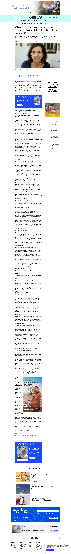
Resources (38, 542)
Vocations (21, 548)
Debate (37, 544)
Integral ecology (23, 544)
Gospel (37, 547)
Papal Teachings (39, 546)
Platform (29, 546)
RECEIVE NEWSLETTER (53, 517)
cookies (39, 514)
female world (32, 354)
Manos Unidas (36, 79)
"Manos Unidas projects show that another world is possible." (27, 76)
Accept (50, 550)
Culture (29, 20)
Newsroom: (24, 20)
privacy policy (56, 513)
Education (21, 545)
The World (34, 20)
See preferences (65, 550)
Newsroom (16, 23)
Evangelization (22, 546)
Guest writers (30, 545)
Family (21, 547)
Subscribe (54, 17)
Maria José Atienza (18, 41)
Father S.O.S (38, 549)
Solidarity (27, 430)
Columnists (30, 542)
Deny (58, 550)
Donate (50, 17)
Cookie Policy (51, 552)
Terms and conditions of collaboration (61, 552)
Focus (21, 542)
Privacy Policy (55, 552)
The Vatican (40, 20)
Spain (20, 23)
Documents (38, 545)
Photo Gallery (47, 20)
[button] (69, 542)
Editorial (29, 544)
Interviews (22, 430)
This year (17, 395)
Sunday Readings (39, 548)
